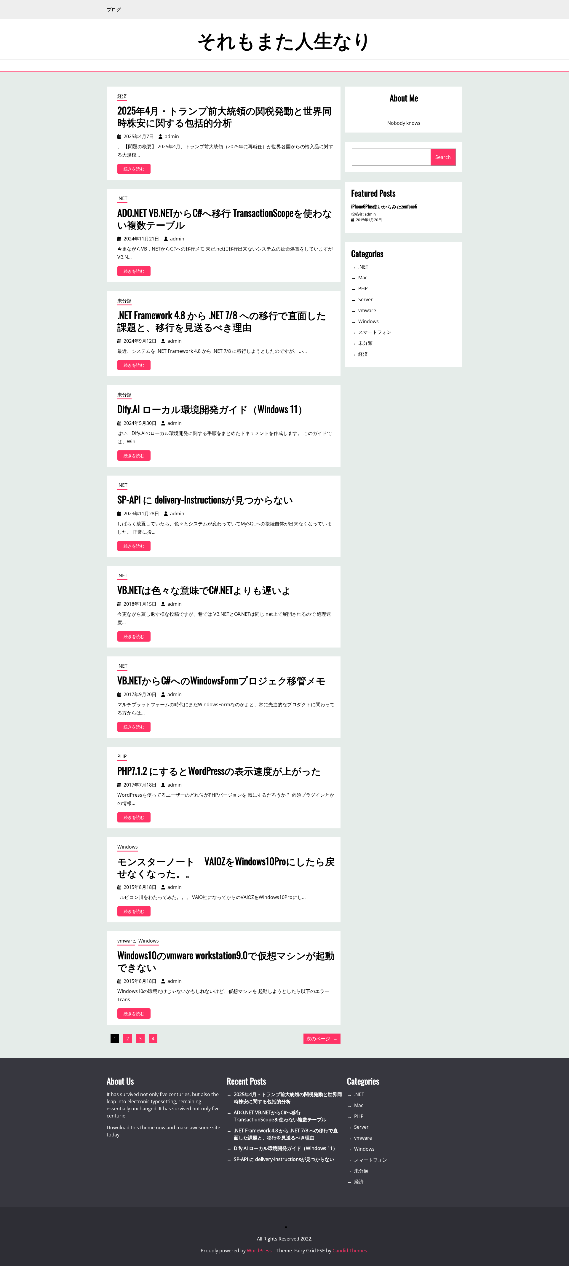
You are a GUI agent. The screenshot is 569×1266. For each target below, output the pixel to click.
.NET (122, 198)
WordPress (259, 1250)
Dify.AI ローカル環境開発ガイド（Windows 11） (212, 409)
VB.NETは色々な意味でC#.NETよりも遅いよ (204, 590)
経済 (122, 96)
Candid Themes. (350, 1250)
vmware (126, 940)
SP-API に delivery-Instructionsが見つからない (205, 499)
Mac (362, 277)
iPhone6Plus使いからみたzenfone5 (384, 206)
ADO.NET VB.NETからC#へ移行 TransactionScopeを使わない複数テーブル (224, 218)
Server (365, 299)
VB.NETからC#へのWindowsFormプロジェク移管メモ (221, 680)
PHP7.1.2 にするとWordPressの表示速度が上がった (219, 770)
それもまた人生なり (284, 39)
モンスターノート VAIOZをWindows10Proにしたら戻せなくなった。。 (226, 867)
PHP (122, 756)
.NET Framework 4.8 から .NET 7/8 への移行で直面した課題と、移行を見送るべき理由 (221, 321)
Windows (127, 847)
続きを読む (136, 170)
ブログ (114, 9)
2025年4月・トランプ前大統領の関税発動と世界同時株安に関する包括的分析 (224, 116)
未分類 (124, 300)
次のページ (322, 1038)
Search (443, 157)
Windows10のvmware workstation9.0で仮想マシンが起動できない (226, 961)
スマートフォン (374, 332)
